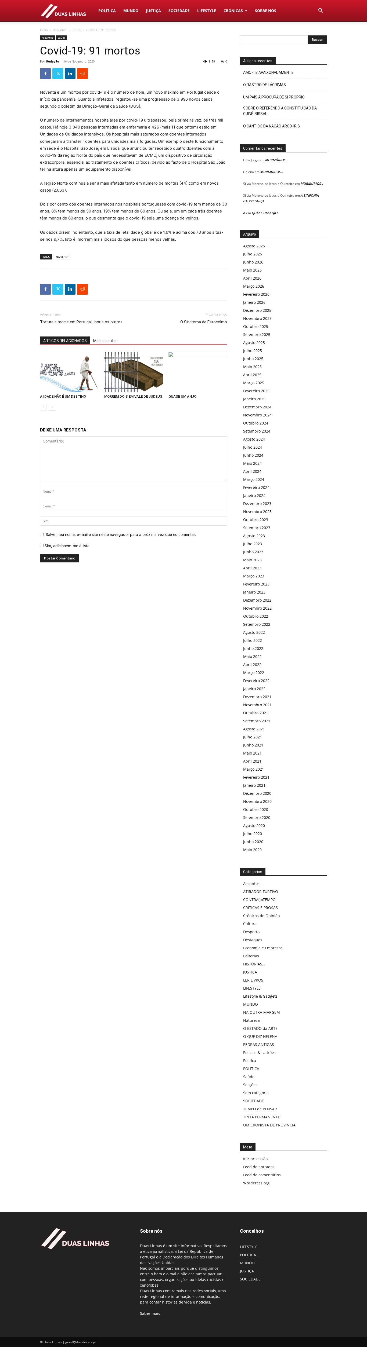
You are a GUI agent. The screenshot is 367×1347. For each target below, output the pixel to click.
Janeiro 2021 (254, 785)
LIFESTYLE (206, 10)
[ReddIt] (82, 73)
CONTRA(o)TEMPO (259, 899)
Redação (52, 61)
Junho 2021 (253, 745)
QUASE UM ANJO (182, 396)
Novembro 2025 (257, 318)
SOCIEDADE (179, 10)
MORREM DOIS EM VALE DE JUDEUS (133, 396)
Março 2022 (253, 672)
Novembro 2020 (257, 801)
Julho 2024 (252, 447)
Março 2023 (253, 576)
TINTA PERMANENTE (261, 1116)
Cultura (250, 923)
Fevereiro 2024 (256, 487)
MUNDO (130, 10)
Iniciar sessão (255, 1158)
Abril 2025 (252, 374)
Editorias (251, 955)
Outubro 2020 (255, 809)
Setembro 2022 (256, 624)
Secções (250, 1084)
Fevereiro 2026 (256, 294)
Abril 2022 (252, 664)
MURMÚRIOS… (276, 160)
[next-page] (52, 407)
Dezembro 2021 (257, 696)
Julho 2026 (252, 254)
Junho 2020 (253, 841)
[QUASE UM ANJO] (197, 372)
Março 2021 (253, 769)
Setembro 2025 (256, 334)
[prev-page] (43, 407)
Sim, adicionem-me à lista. (67, 545)
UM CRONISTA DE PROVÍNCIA (269, 1125)
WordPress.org (256, 1182)
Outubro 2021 (255, 712)
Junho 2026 (253, 262)
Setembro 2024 (256, 431)
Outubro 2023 (255, 519)
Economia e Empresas (263, 947)
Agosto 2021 (254, 728)
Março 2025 (253, 382)
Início (44, 30)
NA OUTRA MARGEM (261, 1012)
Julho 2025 (252, 350)
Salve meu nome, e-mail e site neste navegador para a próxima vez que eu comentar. (121, 534)
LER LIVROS (253, 980)
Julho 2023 (252, 543)
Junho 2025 (253, 358)
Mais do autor (105, 341)
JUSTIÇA (153, 10)
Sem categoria (256, 1092)
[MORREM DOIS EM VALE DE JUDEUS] (133, 372)
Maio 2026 (252, 270)
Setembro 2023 (256, 527)
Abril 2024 (252, 471)
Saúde (76, 30)
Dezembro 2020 (257, 793)
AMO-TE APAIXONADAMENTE (268, 72)
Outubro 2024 (255, 423)
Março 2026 (253, 286)
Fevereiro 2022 (256, 680)
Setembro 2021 (256, 720)
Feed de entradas (259, 1166)
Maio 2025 (252, 366)
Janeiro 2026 (254, 302)
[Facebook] (45, 73)
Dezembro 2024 (257, 406)
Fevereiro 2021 (256, 777)
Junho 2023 (253, 551)
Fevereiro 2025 (256, 390)
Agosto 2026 (254, 245)
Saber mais (150, 1313)
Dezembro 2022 (257, 600)
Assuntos (60, 30)
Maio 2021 (252, 753)
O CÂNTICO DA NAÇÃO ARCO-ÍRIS (271, 126)
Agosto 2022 (254, 632)
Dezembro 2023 (257, 503)
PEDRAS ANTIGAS (258, 1044)
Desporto (251, 931)
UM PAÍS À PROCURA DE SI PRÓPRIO (274, 97)
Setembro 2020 (256, 817)
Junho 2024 (253, 455)
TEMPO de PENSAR (260, 1108)
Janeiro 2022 (254, 688)
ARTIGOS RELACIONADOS (65, 341)
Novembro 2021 (257, 704)
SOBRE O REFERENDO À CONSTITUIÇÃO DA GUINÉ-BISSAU (280, 111)
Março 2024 (253, 479)
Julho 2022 (252, 640)
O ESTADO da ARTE (260, 1028)
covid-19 (61, 257)
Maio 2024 (252, 463)
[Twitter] (57, 73)
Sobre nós (265, 10)
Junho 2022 (253, 648)
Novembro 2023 (257, 511)
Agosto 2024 (254, 439)
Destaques (252, 939)
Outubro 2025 (255, 326)
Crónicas (233, 10)
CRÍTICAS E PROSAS (260, 907)
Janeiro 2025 (254, 398)
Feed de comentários (262, 1174)
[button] (320, 11)
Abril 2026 (252, 278)
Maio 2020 (252, 849)
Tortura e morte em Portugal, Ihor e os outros (81, 322)
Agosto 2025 (254, 342)
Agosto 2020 (254, 825)
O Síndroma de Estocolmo (203, 322)
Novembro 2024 (257, 415)
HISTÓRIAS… (254, 964)
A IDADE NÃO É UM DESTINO (63, 396)
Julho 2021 (252, 737)
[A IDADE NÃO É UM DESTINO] (69, 372)
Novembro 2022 (257, 608)
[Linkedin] (70, 73)
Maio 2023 (252, 559)
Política (249, 1060)
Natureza (251, 1020)
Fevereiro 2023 (256, 584)
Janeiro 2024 (254, 495)
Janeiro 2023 (254, 592)
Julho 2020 (252, 833)
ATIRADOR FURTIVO (260, 891)
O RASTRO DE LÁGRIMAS (264, 85)
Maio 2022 (252, 656)
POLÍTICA (107, 10)
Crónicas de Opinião (261, 915)
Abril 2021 (252, 761)
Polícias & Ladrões (259, 1052)
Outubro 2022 (255, 616)
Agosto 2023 (254, 535)
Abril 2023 (252, 567)
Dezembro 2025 (257, 310)
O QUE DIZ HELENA (260, 1036)
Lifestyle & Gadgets (260, 996)
